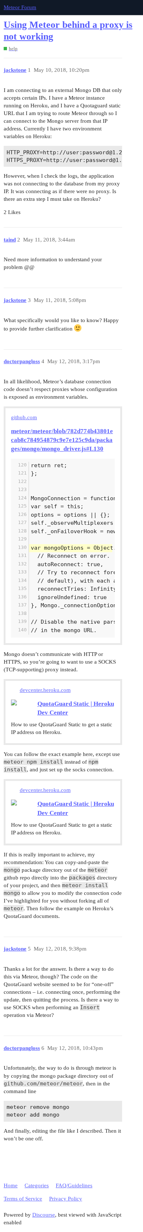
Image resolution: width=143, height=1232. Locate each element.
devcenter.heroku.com (45, 690)
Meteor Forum (20, 7)
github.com (24, 417)
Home (11, 1185)
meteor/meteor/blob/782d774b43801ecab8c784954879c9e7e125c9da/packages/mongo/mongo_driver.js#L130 (62, 440)
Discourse (43, 1215)
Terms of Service (23, 1199)
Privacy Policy (65, 1199)
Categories (37, 1185)
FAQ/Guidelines (74, 1185)
